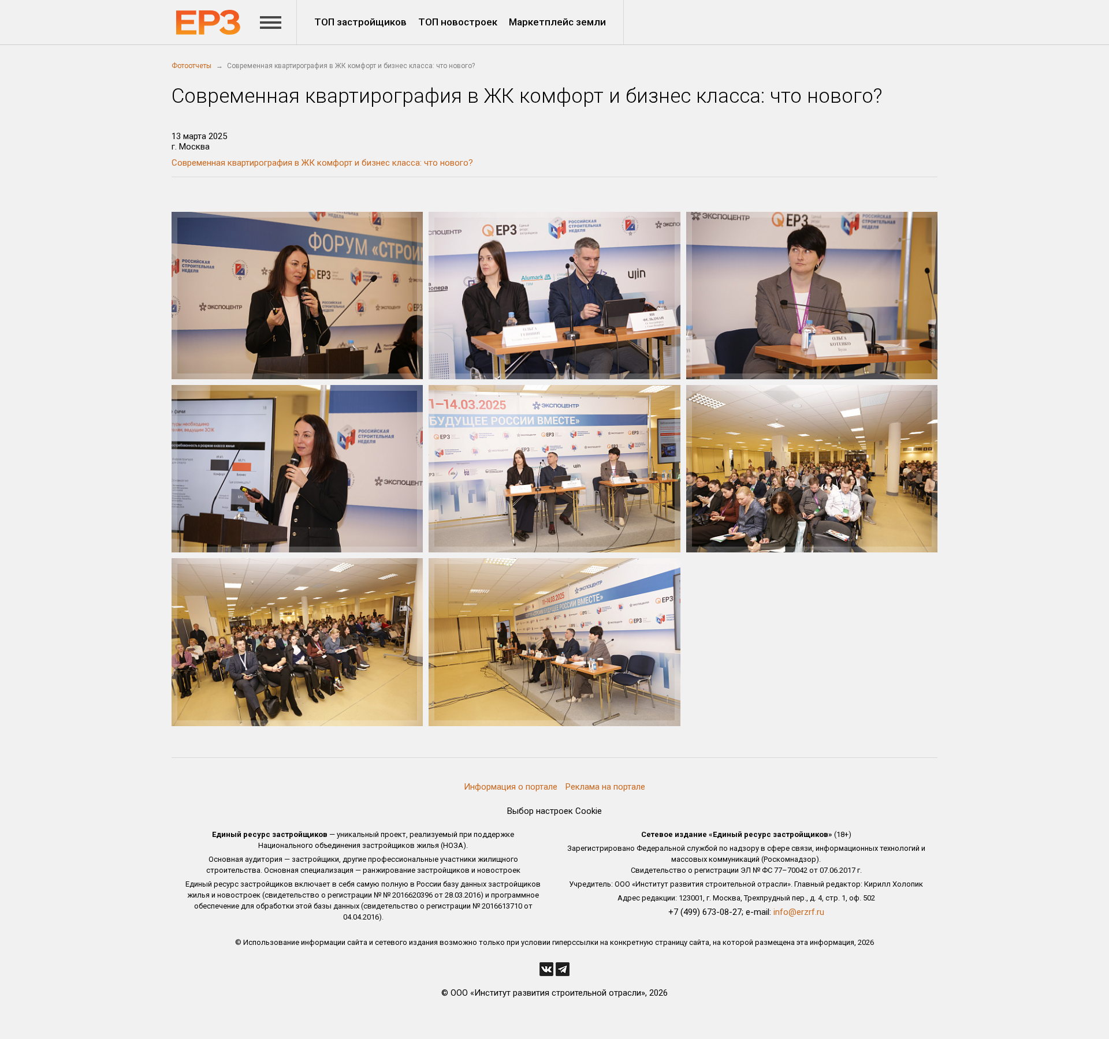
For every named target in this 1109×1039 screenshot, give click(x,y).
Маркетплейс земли (557, 22)
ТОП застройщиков (360, 22)
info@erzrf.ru (798, 912)
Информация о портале (510, 787)
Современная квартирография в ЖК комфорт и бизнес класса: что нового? (322, 163)
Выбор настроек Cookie (554, 811)
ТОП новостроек (457, 22)
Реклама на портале (605, 787)
